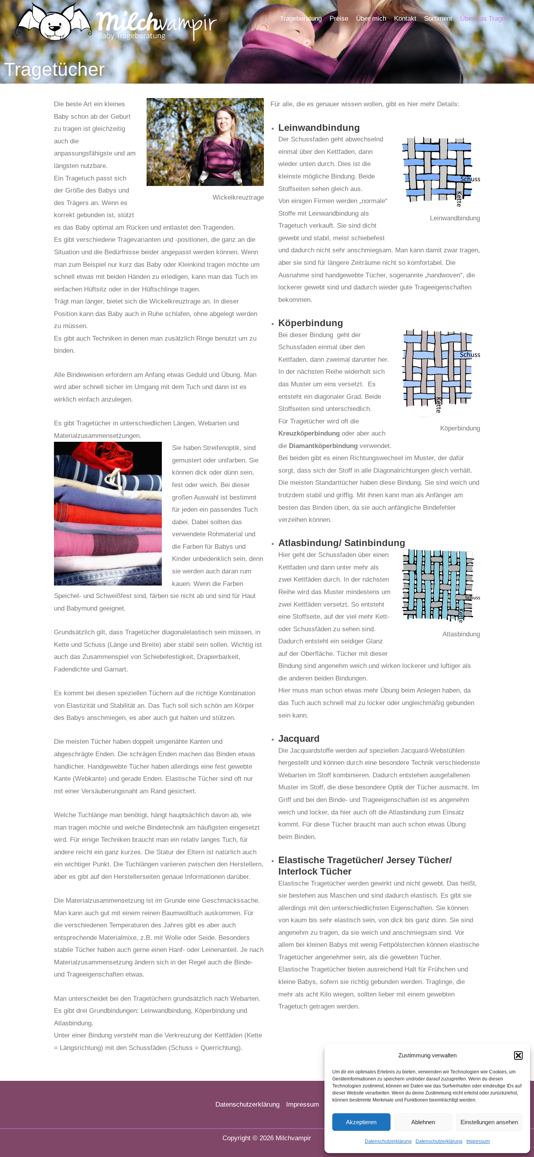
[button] (518, 1055)
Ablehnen (423, 1122)
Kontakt (405, 18)
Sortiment (438, 18)
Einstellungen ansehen (489, 1122)
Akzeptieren (361, 1122)
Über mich (371, 18)
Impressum (478, 1141)
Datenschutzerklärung (388, 1141)
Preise (339, 18)
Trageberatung (301, 18)
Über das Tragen (484, 18)
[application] (512, 18)
